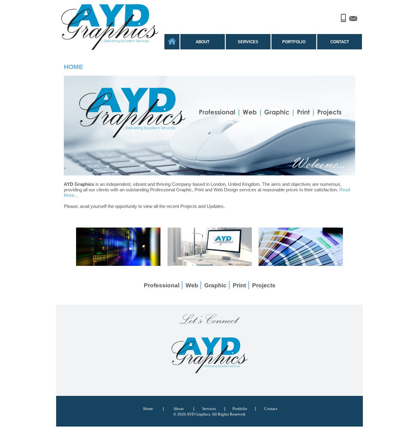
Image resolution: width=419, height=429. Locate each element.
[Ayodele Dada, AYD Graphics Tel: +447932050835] (343, 16)
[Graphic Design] (209, 264)
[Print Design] (301, 264)
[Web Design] (118, 264)
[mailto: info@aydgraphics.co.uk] (353, 17)
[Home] (172, 42)
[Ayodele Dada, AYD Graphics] (209, 372)
